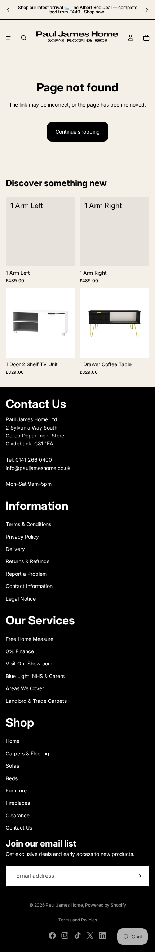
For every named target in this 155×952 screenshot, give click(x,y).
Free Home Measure (29, 639)
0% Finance (20, 651)
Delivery (15, 549)
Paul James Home (64, 905)
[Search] (24, 38)
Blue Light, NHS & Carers (35, 676)
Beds (12, 778)
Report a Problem (26, 574)
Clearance (18, 815)
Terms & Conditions (28, 524)
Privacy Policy (22, 537)
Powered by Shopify (105, 905)
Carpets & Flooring (27, 753)
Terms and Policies (77, 919)
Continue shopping (78, 132)
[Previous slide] (8, 10)
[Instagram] (65, 935)
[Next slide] (147, 10)
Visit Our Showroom (29, 664)
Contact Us (19, 828)
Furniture (16, 790)
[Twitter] (90, 935)
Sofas (12, 766)
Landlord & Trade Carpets (36, 701)
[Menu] (8, 38)
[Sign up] (138, 876)
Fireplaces (18, 803)
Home (12, 741)
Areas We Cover (25, 688)
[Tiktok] (77, 935)
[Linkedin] (102, 935)
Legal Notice (21, 599)
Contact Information (29, 586)
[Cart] (146, 38)
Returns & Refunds (27, 561)
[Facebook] (52, 935)
